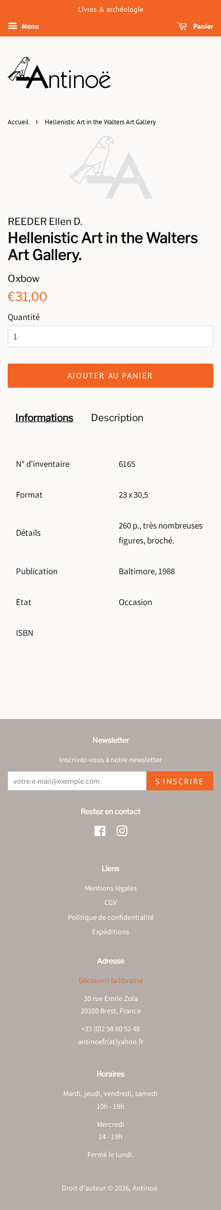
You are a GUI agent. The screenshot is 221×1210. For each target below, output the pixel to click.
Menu (29, 26)
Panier (202, 26)
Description (117, 418)
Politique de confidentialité (111, 917)
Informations (44, 418)
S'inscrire (180, 781)
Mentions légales (111, 888)
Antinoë (145, 1188)
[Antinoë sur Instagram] (121, 833)
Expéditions (110, 931)
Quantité (24, 317)
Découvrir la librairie (111, 980)
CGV (110, 902)
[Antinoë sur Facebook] (100, 833)
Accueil (18, 122)
